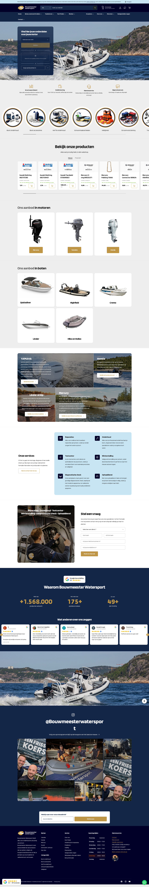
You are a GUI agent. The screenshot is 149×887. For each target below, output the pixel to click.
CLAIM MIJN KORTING (74, 452)
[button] (11, 882)
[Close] (98, 429)
